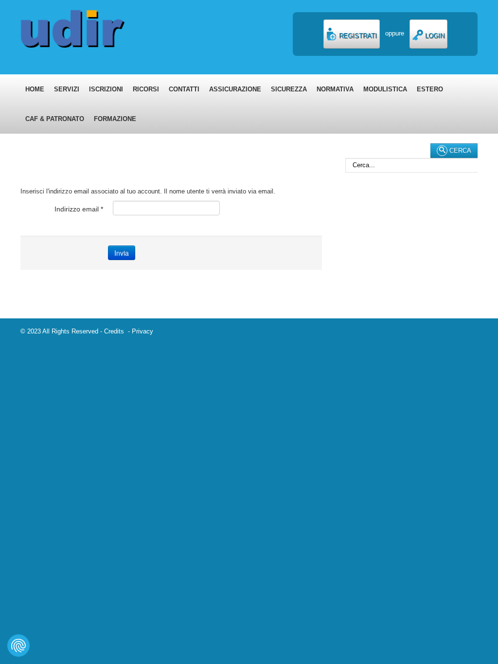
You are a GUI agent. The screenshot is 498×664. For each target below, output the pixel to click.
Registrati (357, 35)
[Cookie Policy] (18, 645)
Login (434, 35)
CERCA (459, 150)
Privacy (142, 331)
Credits (116, 331)
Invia (121, 253)
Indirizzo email (78, 209)
